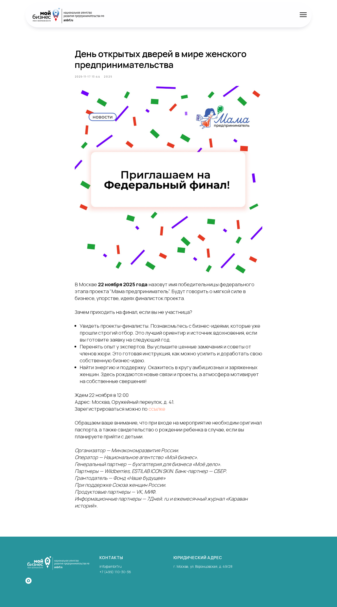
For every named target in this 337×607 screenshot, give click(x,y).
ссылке (157, 408)
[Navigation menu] (303, 14)
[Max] (28, 581)
